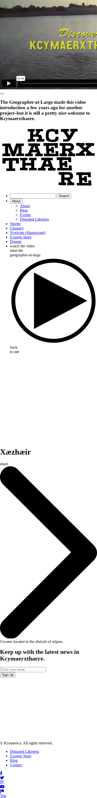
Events (25, 215)
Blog (24, 210)
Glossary (17, 228)
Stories (15, 224)
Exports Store (20, 237)
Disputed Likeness (34, 219)
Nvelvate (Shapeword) (28, 233)
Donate (15, 241)
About (16, 201)
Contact (16, 765)
